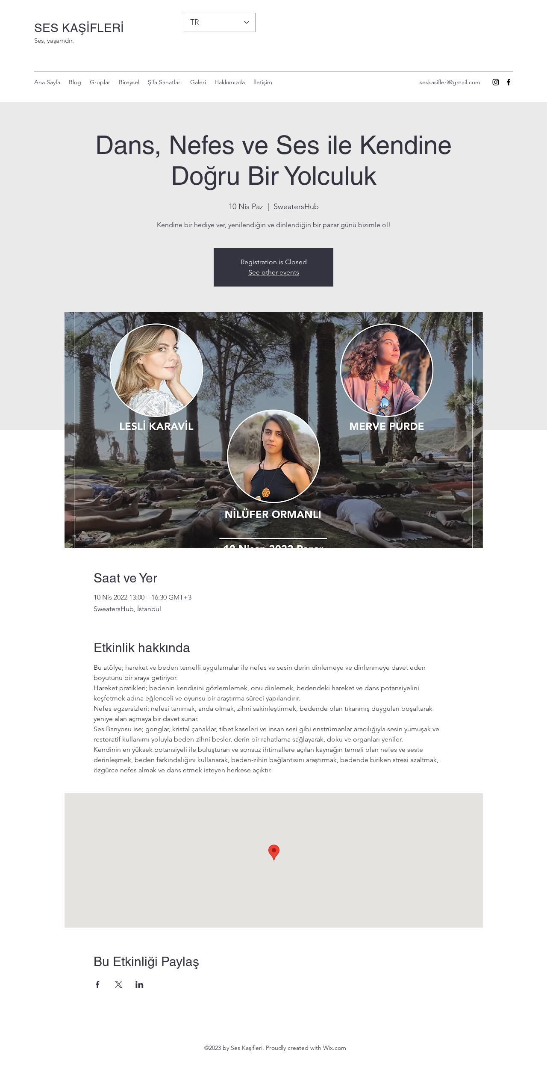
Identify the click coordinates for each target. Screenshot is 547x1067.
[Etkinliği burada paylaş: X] (119, 984)
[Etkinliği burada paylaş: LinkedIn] (139, 984)
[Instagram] (495, 82)
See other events (273, 272)
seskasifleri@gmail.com (450, 82)
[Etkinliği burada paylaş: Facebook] (98, 984)
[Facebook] (508, 82)
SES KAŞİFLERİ (79, 28)
